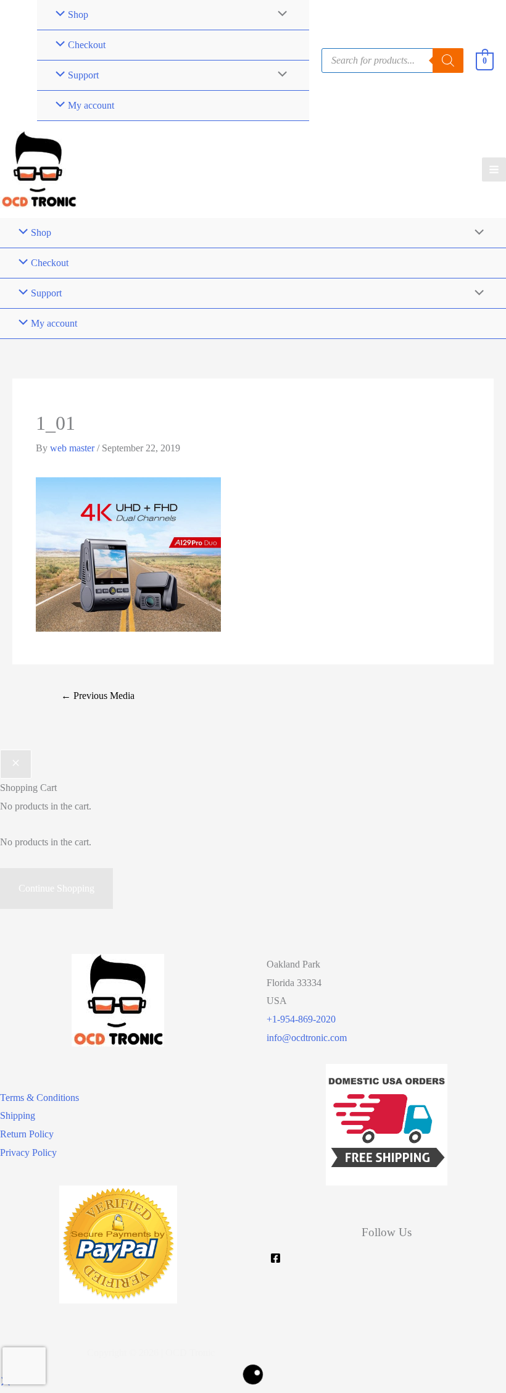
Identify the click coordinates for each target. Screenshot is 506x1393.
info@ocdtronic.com (307, 1037)
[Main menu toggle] (494, 169)
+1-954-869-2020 (301, 1019)
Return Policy (27, 1134)
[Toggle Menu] (279, 75)
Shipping (17, 1115)
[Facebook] (275, 1258)
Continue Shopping (56, 888)
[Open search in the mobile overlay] (392, 60)
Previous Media (98, 695)
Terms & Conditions (39, 1097)
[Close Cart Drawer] (15, 764)
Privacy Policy (28, 1152)
